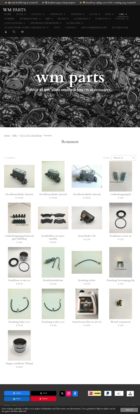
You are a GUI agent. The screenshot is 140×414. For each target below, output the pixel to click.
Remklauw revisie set (121, 235)
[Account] (6, 32)
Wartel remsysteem (121, 321)
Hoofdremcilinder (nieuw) (19, 194)
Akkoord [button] (129, 410)
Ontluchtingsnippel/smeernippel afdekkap (19, 237)
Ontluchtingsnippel (120, 194)
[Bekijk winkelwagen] (22, 32)
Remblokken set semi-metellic (53, 237)
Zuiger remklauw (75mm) (19, 363)
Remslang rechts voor (53, 321)
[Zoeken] (14, 32)
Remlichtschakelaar (53, 280)
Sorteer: (106, 157)
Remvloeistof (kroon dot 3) (87, 321)
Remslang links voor (19, 321)
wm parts (14, 10)
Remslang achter (87, 280)
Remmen (48, 135)
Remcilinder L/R (87, 235)
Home (7, 135)
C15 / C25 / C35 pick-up (31, 135)
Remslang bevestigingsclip (121, 280)
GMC (14, 135)
